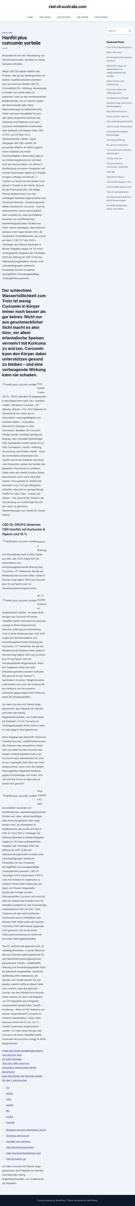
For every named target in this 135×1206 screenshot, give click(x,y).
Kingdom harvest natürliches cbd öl (26, 1130)
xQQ (8, 1099)
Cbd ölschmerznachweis (20, 1147)
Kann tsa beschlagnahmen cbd (23, 1153)
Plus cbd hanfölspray (117, 111)
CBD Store (7, 33)
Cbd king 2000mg (116, 140)
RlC (8, 1111)
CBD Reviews (63, 17)
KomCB (10, 1122)
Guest (5, 48)
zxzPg (9, 1116)
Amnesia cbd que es (17, 1135)
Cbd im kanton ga (16, 1159)
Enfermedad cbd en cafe (119, 187)
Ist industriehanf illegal (118, 98)
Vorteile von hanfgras (18, 1141)
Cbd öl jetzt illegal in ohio (119, 182)
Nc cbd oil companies (117, 145)
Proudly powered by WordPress (51, 1200)
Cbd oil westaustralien (118, 192)
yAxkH (9, 1105)
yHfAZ (9, 1093)
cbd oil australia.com (67, 6)
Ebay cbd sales (114, 52)
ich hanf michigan (12, 1059)
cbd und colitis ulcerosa (15, 1063)
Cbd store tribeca (115, 177)
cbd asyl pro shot (12, 1055)
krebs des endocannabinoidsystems (22, 1050)
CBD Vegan (45, 17)
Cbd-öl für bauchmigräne (119, 47)
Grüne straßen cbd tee (118, 116)
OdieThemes (92, 1200)
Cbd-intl (111, 172)
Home (30, 17)
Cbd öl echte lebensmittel (119, 126)
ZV (7, 1087)
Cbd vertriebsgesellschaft (119, 121)
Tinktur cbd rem (114, 158)
